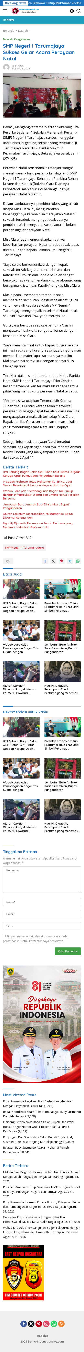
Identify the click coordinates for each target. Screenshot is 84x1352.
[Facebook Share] (45, 561)
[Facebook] (23, 1324)
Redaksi (42, 1336)
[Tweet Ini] (53, 561)
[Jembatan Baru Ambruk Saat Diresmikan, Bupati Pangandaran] (62, 630)
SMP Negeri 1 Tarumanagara (24, 547)
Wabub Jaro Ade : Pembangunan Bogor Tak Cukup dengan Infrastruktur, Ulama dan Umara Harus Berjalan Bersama (41, 494)
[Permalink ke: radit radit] (6, 67)
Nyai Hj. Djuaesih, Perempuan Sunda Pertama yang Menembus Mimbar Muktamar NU (38, 525)
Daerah (8, 39)
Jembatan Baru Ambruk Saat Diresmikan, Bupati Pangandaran (36, 506)
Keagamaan (22, 39)
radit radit (18, 65)
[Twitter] (31, 1324)
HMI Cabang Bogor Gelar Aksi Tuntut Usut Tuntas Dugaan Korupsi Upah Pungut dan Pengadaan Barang (42, 474)
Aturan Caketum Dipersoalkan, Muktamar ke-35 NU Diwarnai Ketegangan (38, 515)
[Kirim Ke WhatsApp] (78, 561)
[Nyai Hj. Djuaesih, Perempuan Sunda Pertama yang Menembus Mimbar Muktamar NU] (62, 671)
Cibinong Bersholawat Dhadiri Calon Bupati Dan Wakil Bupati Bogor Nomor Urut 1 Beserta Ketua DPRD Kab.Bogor (38, 1126)
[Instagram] (46, 1324)
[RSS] (61, 1324)
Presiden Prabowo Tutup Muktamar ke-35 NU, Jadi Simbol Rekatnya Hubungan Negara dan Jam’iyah (37, 483)
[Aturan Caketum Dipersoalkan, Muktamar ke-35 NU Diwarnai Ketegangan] (21, 671)
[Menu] (6, 10)
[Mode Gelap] (72, 11)
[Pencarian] (78, 11)
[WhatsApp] (54, 1324)
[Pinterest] (38, 1324)
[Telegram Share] (70, 561)
